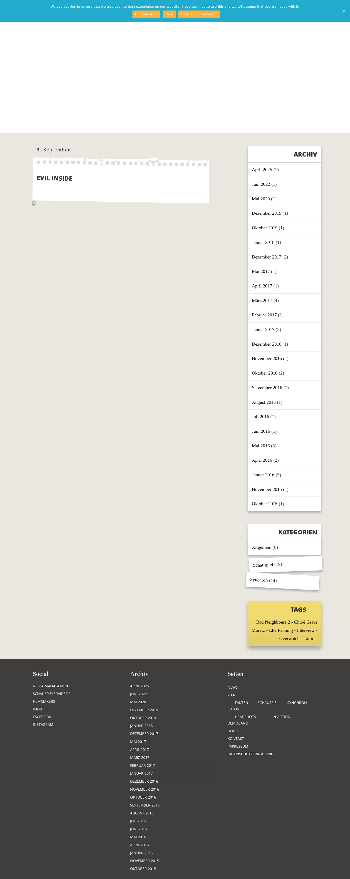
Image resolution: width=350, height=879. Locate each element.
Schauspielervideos (51, 693)
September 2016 (267, 387)
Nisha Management (51, 686)
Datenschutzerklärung (251, 753)
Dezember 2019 (266, 213)
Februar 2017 (264, 314)
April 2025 (262, 169)
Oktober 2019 (264, 227)
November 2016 (267, 358)
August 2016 (264, 402)
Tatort (309, 638)
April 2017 (262, 285)
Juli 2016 (260, 416)
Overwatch (289, 638)
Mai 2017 (261, 271)
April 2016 (262, 460)
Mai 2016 (261, 445)
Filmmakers (44, 701)
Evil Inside (55, 177)
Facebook (42, 716)
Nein (169, 14)
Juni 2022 (261, 184)
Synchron (259, 580)
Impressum (238, 746)
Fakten (241, 702)
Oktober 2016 (264, 373)
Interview (306, 630)
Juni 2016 (261, 431)
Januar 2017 (263, 329)
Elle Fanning (281, 630)
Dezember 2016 (266, 344)
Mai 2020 (261, 198)
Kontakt (236, 738)
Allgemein (261, 547)
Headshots (245, 716)
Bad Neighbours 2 (273, 622)
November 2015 (267, 489)
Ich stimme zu (146, 14)
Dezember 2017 (266, 257)
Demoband (238, 723)
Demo (233, 730)
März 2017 (262, 300)
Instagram (43, 724)
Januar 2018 (263, 242)
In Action (281, 716)
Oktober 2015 (264, 503)
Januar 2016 (263, 474)
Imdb (37, 709)
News (233, 687)
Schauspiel (263, 565)
